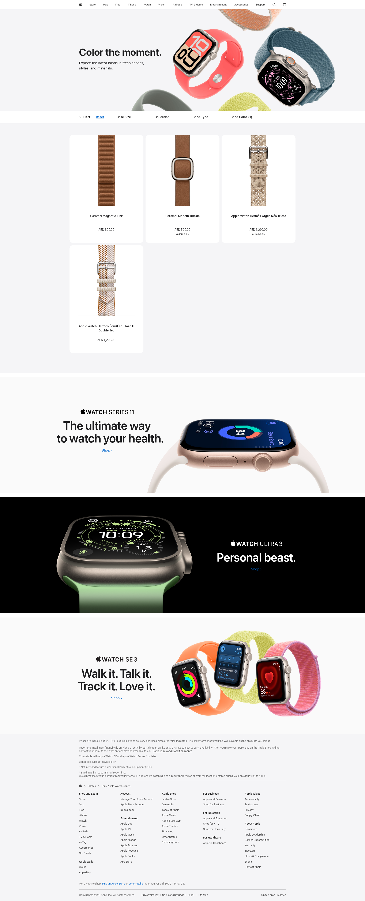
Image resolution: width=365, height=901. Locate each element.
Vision (82, 826)
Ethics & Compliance (257, 856)
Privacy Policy (150, 895)
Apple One (126, 823)
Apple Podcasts (129, 850)
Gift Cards (85, 853)
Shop (107, 450)
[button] (274, 4)
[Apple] (80, 786)
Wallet (82, 867)
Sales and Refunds (173, 895)
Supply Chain (252, 815)
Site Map (203, 895)
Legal (191, 895)
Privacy (249, 810)
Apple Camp (169, 815)
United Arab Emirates (273, 895)
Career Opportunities (257, 840)
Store (82, 799)
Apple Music (127, 834)
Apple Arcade (128, 840)
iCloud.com (127, 810)
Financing (167, 831)
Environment (252, 804)
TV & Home (85, 837)
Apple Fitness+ (129, 845)
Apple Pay (85, 872)
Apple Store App (171, 820)
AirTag (82, 842)
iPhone (83, 815)
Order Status (169, 837)
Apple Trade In (170, 826)
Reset (100, 117)
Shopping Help (170, 842)
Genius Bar (168, 804)
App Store (126, 861)
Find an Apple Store (113, 883)
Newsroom (251, 829)
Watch (92, 786)
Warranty (250, 845)
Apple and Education (215, 818)
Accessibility (252, 799)
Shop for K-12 (211, 823)
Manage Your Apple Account (136, 799)
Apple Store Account (132, 804)
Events (248, 861)
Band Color (242, 117)
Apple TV (125, 829)
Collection (162, 117)
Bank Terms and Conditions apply (172, 751)
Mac (81, 804)
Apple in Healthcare (214, 843)
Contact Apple (253, 867)
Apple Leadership (255, 834)
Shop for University (214, 829)
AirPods (83, 831)
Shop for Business (213, 804)
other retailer (136, 883)
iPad (81, 810)
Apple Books (127, 856)
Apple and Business (214, 799)
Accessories (86, 847)
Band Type (200, 117)
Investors (250, 850)
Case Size (124, 117)
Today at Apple (170, 810)
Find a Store (169, 799)
